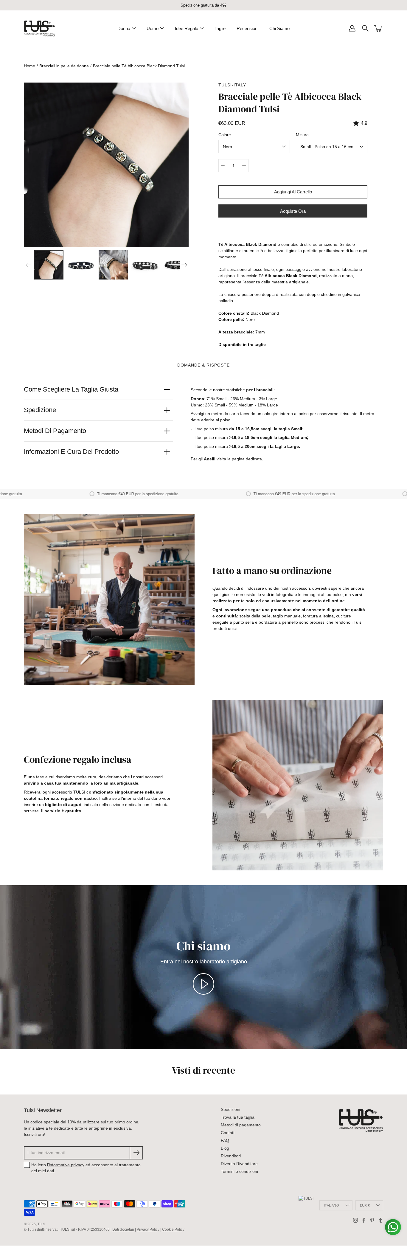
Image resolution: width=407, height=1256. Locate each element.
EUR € (365, 1205)
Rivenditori (231, 1155)
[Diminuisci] (222, 165)
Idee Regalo (186, 28)
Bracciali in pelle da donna (64, 65)
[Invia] (136, 1152)
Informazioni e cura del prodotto (71, 451)
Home (29, 65)
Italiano (331, 1205)
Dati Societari (123, 1229)
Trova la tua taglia (237, 1117)
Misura (302, 134)
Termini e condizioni (239, 1171)
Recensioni (247, 28)
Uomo (153, 28)
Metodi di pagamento (55, 430)
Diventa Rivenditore (239, 1163)
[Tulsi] (39, 28)
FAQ (225, 1140)
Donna (123, 28)
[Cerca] (365, 28)
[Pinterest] (372, 1220)
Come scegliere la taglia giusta (71, 389)
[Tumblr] (380, 1220)
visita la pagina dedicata (239, 459)
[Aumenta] (244, 165)
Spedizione (40, 410)
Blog (225, 1148)
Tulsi (41, 1224)
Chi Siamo (279, 28)
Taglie (220, 28)
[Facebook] (363, 1220)
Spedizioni (230, 1109)
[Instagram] (355, 1220)
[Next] (184, 264)
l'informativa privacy (65, 1164)
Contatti (228, 1132)
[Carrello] (378, 28)
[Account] (352, 28)
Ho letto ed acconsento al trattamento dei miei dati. (86, 1167)
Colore (224, 134)
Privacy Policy (148, 1229)
